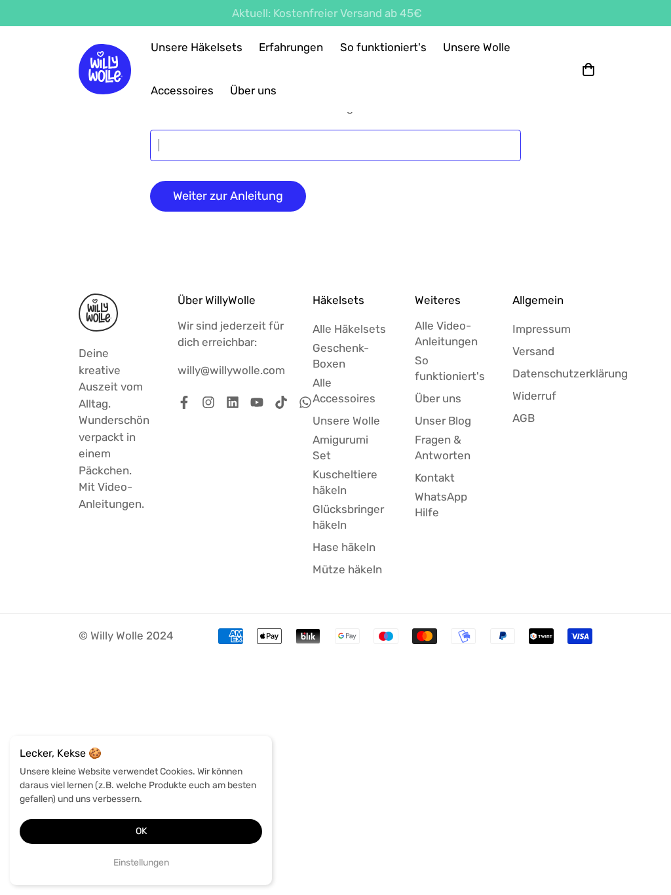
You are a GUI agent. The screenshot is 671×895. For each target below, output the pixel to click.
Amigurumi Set (340, 447)
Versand (533, 351)
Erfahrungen (291, 47)
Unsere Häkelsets (196, 47)
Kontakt (435, 477)
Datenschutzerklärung (570, 373)
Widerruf (534, 395)
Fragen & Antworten (442, 447)
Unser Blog (443, 420)
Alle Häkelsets (349, 328)
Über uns (253, 90)
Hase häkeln (344, 547)
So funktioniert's (383, 47)
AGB (523, 418)
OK (141, 831)
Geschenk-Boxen (341, 355)
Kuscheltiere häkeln (345, 482)
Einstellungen (141, 862)
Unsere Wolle (476, 47)
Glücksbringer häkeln (348, 517)
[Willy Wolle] (105, 69)
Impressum (541, 328)
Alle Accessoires (344, 390)
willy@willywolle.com (231, 370)
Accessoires (182, 90)
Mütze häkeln (347, 569)
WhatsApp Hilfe (441, 504)
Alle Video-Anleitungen (446, 333)
